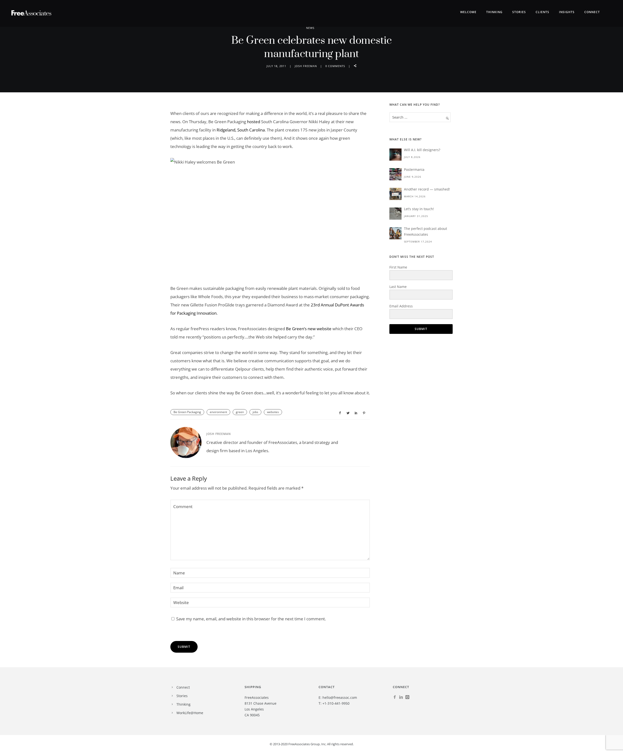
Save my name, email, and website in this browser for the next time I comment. (251, 619)
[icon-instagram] (408, 697)
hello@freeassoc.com (339, 697)
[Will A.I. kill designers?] (395, 154)
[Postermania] (395, 174)
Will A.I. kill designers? (422, 149)
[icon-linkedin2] (402, 697)
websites (273, 412)
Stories (519, 12)
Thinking (494, 12)
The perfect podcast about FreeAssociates (425, 231)
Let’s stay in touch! (419, 209)
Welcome (468, 12)
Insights (567, 12)
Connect (592, 12)
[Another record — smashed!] (395, 194)
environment (218, 412)
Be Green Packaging (187, 412)
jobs (255, 412)
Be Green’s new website (308, 328)
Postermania (414, 169)
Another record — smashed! (427, 189)
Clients (542, 12)
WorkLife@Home (189, 712)
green (240, 412)
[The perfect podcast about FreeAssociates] (395, 233)
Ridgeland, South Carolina (241, 130)
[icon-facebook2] (396, 697)
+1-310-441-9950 (335, 703)
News (310, 28)
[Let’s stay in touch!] (395, 214)
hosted (253, 121)
